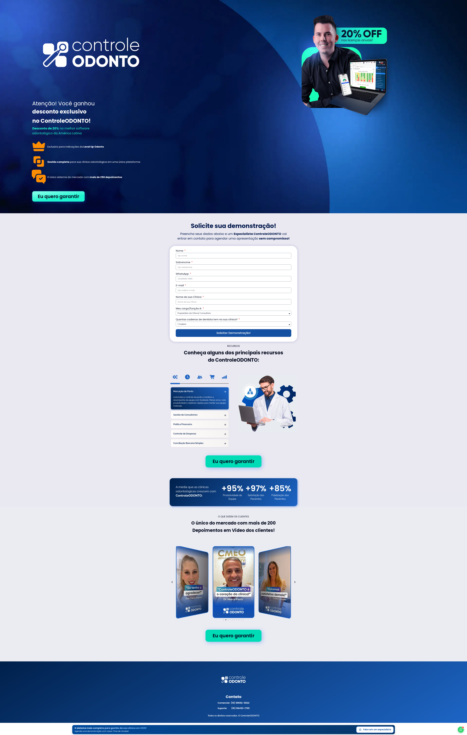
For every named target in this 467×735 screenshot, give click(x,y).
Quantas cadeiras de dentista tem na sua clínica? (207, 319)
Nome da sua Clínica (189, 297)
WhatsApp (182, 274)
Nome (180, 251)
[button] (172, 582)
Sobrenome (183, 262)
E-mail (180, 285)
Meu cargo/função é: (189, 308)
